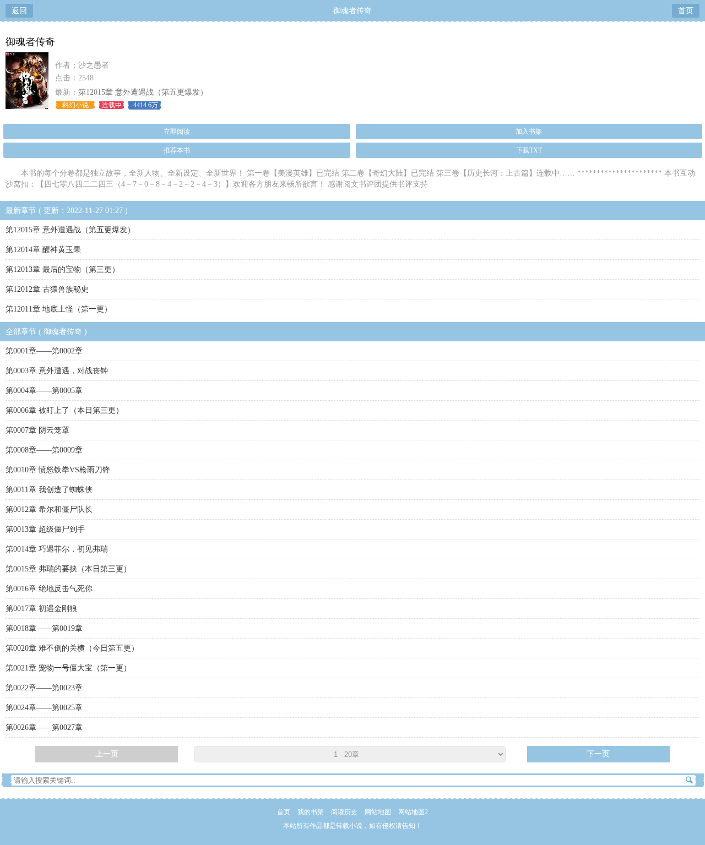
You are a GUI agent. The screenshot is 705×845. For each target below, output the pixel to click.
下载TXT (529, 150)
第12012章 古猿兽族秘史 (47, 289)
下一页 (598, 754)
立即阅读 (177, 131)
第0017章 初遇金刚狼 (41, 608)
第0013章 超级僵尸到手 (45, 529)
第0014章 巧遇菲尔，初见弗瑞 (57, 549)
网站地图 (378, 812)
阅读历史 (344, 812)
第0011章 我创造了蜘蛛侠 (49, 490)
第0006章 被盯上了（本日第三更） (64, 410)
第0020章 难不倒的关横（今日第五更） (72, 648)
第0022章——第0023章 (44, 688)
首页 (685, 11)
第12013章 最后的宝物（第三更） (63, 269)
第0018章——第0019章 (44, 628)
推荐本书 (177, 150)
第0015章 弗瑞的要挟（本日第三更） (68, 569)
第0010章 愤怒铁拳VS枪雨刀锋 (58, 470)
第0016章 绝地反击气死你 (49, 589)
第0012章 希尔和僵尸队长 (49, 509)
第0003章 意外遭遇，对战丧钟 (57, 371)
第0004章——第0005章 (44, 390)
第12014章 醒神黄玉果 (43, 250)
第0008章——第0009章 (44, 450)
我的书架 (310, 812)
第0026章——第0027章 (44, 727)
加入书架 (529, 131)
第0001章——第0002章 (44, 351)
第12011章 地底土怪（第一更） (59, 309)
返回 (19, 11)
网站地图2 (413, 812)
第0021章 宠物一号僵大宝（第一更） (68, 668)
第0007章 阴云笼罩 (37, 430)
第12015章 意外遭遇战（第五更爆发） (143, 92)
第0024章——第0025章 (44, 708)
